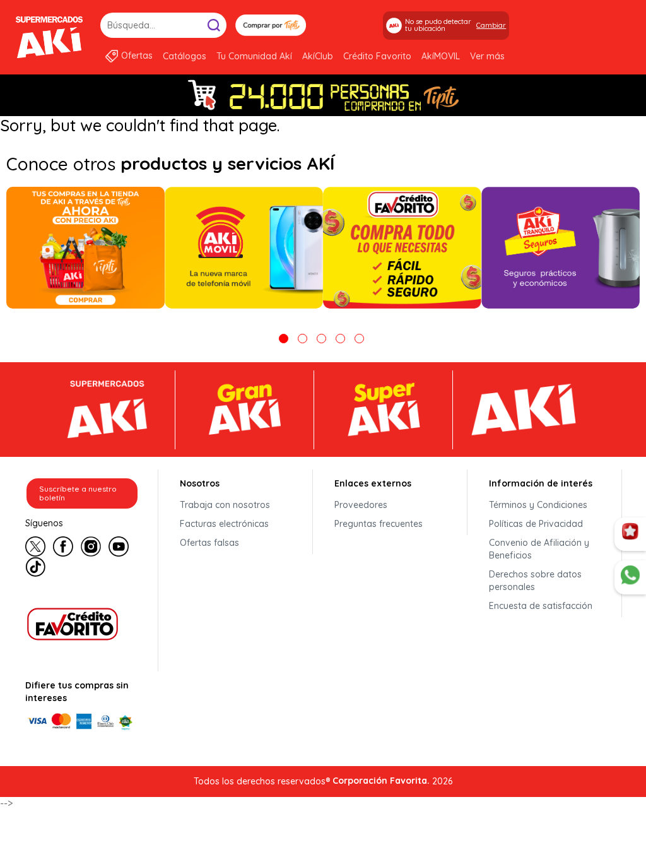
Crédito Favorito (377, 56)
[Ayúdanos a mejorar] (630, 534)
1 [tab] (283, 338)
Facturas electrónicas (224, 523)
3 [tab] (321, 338)
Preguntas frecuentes (378, 523)
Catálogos (184, 56)
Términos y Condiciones (538, 505)
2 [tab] (302, 338)
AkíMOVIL (440, 56)
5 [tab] (359, 338)
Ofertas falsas (209, 542)
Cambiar (491, 25)
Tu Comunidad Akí (254, 56)
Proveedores (360, 505)
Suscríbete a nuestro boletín (78, 493)
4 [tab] (340, 338)
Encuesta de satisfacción (540, 605)
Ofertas (137, 55)
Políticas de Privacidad (536, 523)
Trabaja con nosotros (225, 505)
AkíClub (317, 56)
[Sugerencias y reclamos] (630, 577)
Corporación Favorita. (381, 780)
